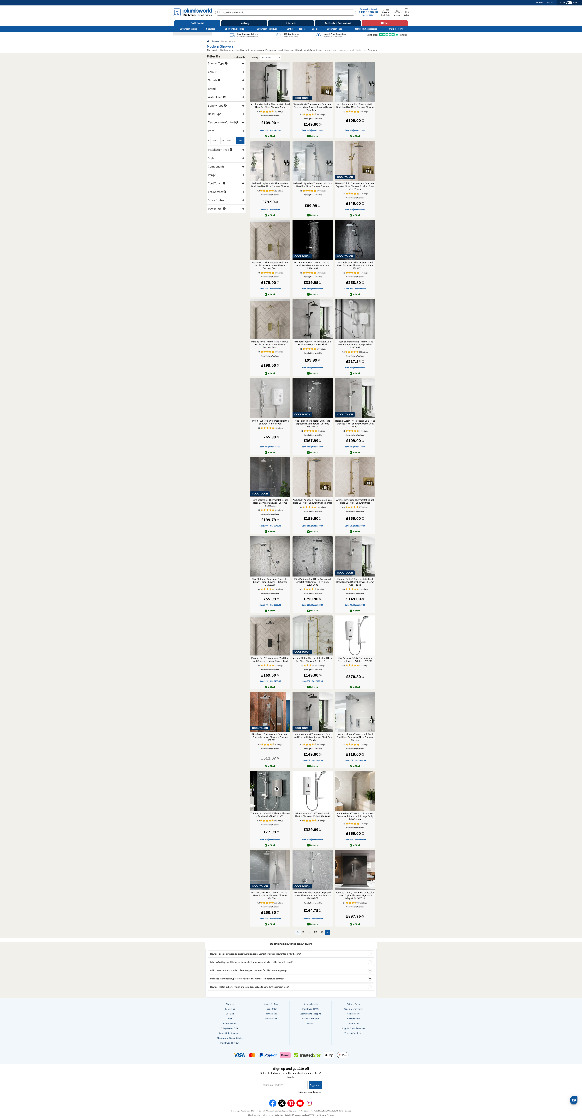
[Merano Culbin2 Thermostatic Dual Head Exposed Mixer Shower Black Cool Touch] (313, 712)
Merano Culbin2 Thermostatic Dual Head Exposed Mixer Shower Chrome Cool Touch (355, 582)
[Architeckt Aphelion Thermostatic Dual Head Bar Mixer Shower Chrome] (313, 161)
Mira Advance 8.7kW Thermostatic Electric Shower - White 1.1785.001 (312, 815)
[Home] (208, 41)
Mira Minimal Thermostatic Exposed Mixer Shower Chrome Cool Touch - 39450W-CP (312, 895)
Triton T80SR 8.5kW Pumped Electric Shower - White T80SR (270, 422)
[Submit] (218, 12)
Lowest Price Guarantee (230, 1033)
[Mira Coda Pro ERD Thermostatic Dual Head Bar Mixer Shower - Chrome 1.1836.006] (270, 870)
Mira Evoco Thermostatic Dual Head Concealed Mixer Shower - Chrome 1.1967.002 (270, 737)
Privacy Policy (353, 1018)
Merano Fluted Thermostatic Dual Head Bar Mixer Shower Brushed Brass (313, 659)
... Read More (371, 50)
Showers (210, 28)
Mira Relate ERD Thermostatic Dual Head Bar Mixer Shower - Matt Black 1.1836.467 (355, 265)
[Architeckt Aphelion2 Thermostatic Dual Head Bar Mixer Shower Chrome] (355, 82)
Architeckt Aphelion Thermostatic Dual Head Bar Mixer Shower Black (270, 106)
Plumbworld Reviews (229, 1042)
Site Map (310, 1023)
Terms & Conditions (353, 1033)
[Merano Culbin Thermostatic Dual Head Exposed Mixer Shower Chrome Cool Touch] (355, 398)
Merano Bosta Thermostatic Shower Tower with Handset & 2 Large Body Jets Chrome (355, 816)
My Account (271, 1013)
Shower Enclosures (234, 28)
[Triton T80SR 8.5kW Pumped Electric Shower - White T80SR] (270, 398)
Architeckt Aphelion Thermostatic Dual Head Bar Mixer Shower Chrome (312, 185)
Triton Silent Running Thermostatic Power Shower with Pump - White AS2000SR (355, 344)
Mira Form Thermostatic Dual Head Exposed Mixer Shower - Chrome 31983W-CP (312, 423)
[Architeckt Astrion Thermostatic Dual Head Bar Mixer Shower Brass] (355, 477)
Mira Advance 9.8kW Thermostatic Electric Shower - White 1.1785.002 (355, 659)
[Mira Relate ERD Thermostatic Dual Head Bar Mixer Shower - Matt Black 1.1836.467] (355, 240)
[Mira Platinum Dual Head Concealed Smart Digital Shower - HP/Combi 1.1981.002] (313, 556)
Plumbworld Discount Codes (230, 1038)
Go (240, 140)
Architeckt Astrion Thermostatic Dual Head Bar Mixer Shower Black (312, 343)
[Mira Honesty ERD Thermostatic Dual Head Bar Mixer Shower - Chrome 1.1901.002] (313, 240)
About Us (230, 1004)
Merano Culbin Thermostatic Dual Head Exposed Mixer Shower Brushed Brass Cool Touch (355, 186)
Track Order (271, 1009)
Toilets (302, 28)
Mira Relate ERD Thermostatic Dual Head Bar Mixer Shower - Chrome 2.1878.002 (270, 503)
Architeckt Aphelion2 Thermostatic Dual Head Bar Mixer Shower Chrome (355, 106)
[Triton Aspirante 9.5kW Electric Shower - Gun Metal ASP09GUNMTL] (270, 791)
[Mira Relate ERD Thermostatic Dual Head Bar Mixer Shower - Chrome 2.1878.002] (270, 477)
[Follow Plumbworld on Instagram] (309, 1103)
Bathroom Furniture (267, 28)
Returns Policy (353, 1004)
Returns (550, 2)
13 (322, 932)
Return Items (271, 1018)
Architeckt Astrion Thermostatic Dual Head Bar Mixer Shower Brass (355, 501)
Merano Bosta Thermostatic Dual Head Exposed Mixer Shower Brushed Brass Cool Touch (312, 107)
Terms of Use (353, 1023)
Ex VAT (575, 3)
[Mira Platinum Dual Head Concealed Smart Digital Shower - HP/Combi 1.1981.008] (270, 556)
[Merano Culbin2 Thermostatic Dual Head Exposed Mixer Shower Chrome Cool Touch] (355, 556)
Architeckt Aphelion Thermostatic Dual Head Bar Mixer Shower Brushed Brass (312, 501)
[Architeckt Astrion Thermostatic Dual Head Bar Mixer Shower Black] (313, 319)
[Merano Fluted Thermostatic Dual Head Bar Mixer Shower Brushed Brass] (313, 635)
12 (315, 932)
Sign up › (315, 1085)
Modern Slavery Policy (353, 1009)
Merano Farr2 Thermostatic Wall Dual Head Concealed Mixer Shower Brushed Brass (270, 344)
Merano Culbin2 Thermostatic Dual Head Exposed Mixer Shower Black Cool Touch (313, 737)
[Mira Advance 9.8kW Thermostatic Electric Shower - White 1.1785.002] (355, 635)
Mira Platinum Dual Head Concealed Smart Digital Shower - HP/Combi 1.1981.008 (270, 582)
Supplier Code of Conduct (353, 1028)
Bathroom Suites (188, 28)
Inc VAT (562, 3)
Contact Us (539, 2)
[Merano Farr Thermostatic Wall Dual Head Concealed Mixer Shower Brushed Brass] (270, 240)
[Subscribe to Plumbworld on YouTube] (300, 1103)
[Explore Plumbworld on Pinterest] (291, 1103)
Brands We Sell (230, 1023)
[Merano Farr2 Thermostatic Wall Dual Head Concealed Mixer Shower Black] (270, 635)
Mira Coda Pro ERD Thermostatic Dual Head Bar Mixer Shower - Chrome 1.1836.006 (270, 895)
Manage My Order (271, 1004)
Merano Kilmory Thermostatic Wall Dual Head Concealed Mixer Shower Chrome (355, 737)
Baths (290, 28)
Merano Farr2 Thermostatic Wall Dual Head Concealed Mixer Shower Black (270, 659)
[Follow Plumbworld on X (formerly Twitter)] (282, 1103)
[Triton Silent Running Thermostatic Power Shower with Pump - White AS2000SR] (355, 319)
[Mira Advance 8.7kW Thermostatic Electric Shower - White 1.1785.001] (313, 791)
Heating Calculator (310, 1018)
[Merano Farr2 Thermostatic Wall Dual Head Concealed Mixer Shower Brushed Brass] (270, 319)
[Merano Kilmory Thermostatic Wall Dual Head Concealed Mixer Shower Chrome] (355, 712)
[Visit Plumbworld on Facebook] (273, 1103)
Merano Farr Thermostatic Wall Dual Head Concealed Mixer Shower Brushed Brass (270, 265)
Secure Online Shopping (310, 1013)
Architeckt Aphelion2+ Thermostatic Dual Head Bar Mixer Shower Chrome (270, 185)
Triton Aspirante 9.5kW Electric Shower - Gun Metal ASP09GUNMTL (270, 815)
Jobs (230, 1018)
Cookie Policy (353, 1013)
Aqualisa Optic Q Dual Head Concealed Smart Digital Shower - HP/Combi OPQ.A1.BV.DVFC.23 (355, 895)
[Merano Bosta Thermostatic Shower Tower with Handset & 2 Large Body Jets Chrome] (355, 791)
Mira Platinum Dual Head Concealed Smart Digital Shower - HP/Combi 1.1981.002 (312, 582)
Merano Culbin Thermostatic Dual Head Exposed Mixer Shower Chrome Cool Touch (355, 423)
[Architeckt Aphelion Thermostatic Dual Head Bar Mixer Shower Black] (270, 82)
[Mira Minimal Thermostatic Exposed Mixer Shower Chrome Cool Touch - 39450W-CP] (313, 870)
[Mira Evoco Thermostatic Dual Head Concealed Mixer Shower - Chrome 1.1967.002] (270, 712)
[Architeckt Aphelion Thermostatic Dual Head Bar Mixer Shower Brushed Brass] (313, 477)
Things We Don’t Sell (230, 1028)
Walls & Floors (396, 28)
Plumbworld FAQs (310, 1009)
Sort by (255, 57)
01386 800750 (368, 12)
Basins (315, 28)
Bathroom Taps (334, 28)
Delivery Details (310, 1004)
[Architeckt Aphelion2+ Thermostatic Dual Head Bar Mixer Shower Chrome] (270, 161)
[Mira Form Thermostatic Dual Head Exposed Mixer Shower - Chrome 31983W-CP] (313, 398)
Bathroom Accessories (366, 28)
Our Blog (230, 1013)
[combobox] (285, 13)
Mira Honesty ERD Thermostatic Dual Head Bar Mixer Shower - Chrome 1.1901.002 (312, 265)
